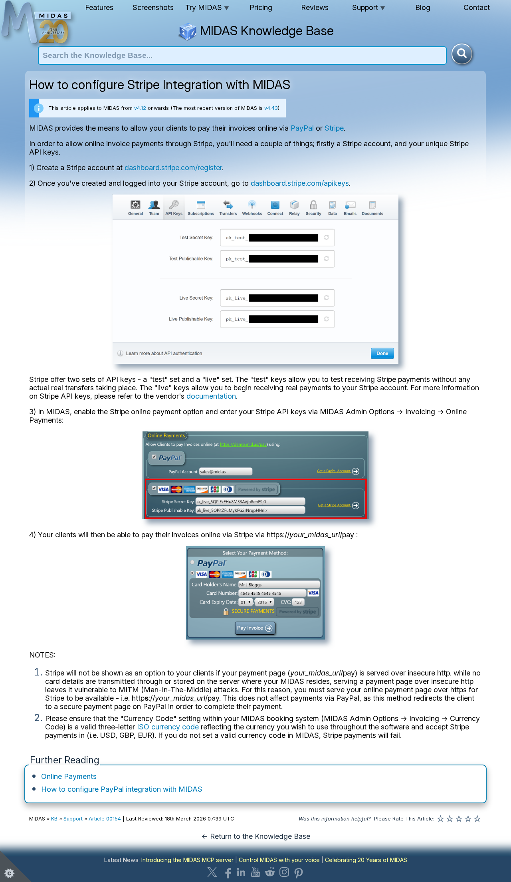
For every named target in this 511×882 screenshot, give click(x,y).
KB (54, 819)
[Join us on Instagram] (284, 872)
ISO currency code (168, 727)
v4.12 (140, 108)
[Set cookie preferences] (16, 866)
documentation (211, 396)
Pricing (261, 7)
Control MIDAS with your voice (279, 859)
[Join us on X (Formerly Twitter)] (212, 872)
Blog (422, 7)
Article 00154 (105, 819)
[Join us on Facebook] (226, 872)
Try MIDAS (207, 7)
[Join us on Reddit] (269, 872)
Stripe (334, 128)
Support (368, 7)
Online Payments (69, 776)
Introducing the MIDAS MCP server (187, 859)
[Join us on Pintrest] (298, 872)
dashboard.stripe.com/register (173, 167)
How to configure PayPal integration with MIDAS (121, 789)
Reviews (315, 7)
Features (99, 7)
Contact (476, 7)
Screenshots (153, 7)
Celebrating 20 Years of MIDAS (366, 859)
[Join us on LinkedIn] (241, 872)
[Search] (462, 54)
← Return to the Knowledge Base (255, 836)
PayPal (302, 128)
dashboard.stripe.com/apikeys (300, 183)
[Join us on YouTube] (255, 872)
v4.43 (271, 108)
